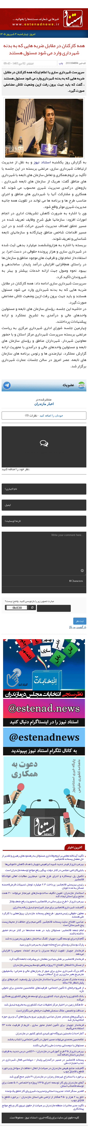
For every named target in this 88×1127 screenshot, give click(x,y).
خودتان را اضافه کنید (51, 415)
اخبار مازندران (44, 403)
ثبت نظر (80, 621)
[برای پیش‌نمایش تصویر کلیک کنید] (44, 127)
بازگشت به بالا (77, 627)
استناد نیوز (42, 162)
